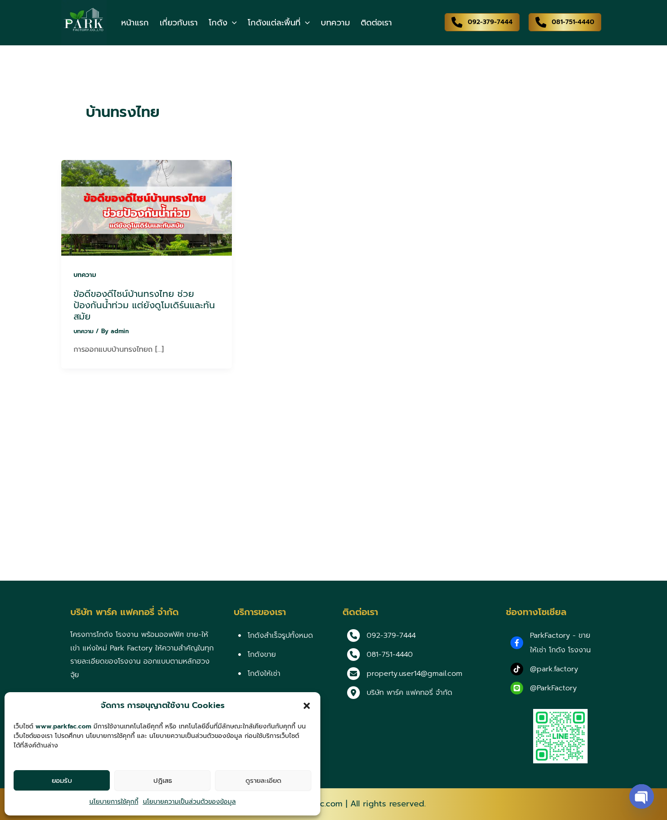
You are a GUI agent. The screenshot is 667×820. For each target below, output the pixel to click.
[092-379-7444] (381, 635)
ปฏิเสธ (162, 781)
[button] (306, 705)
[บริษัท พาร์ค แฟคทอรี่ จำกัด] (399, 692)
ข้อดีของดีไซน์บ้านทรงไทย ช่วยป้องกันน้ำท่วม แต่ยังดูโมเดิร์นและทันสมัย (144, 305)
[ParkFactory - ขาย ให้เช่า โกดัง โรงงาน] (553, 642)
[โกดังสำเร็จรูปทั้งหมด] (275, 635)
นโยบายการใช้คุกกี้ (113, 801)
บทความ (85, 275)
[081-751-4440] (380, 654)
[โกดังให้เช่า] (259, 673)
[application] (232, 22)
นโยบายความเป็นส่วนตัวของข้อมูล (189, 801)
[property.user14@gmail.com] (404, 673)
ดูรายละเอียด (263, 781)
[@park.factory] (544, 669)
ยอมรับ (62, 781)
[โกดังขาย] (257, 654)
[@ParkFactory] (543, 688)
